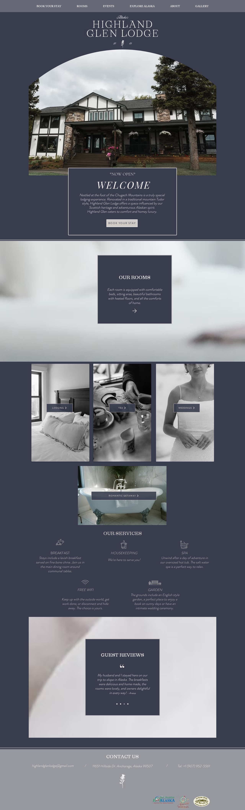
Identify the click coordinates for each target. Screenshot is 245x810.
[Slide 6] (127, 704)
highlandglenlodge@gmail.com (53, 765)
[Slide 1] (117, 704)
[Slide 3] (124, 704)
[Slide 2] (120, 704)
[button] (108, 7)
